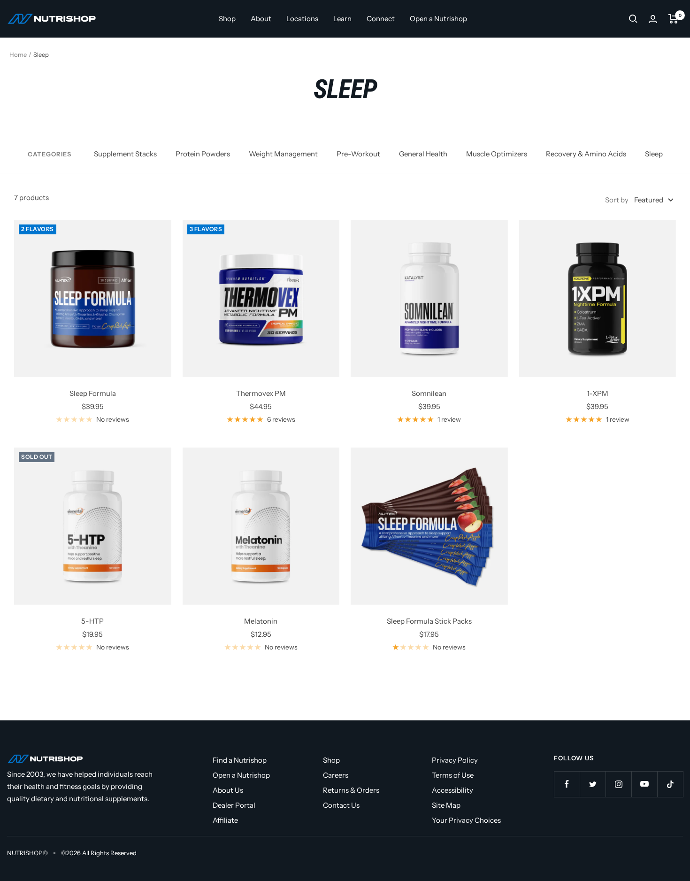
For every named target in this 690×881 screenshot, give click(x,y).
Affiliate (225, 820)
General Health (423, 153)
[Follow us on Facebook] (567, 784)
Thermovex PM (261, 393)
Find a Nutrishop (240, 760)
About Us (228, 790)
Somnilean (429, 393)
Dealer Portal (234, 805)
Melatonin (260, 621)
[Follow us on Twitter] (593, 784)
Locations (302, 18)
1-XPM (597, 393)
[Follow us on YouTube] (644, 784)
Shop (227, 18)
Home (18, 54)
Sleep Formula (92, 393)
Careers (335, 775)
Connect (381, 18)
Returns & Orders (351, 790)
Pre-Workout (358, 153)
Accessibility (452, 790)
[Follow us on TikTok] (670, 784)
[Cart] (673, 18)
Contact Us (341, 805)
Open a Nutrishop (438, 18)
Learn (342, 18)
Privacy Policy (455, 760)
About (261, 18)
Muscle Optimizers (496, 153)
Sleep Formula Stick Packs (429, 621)
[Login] (653, 19)
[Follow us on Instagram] (618, 784)
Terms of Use (453, 775)
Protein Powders (203, 153)
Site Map (446, 805)
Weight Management (283, 153)
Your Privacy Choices (466, 820)
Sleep (654, 153)
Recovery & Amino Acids (586, 153)
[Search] (633, 19)
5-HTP (92, 621)
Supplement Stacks (125, 153)
